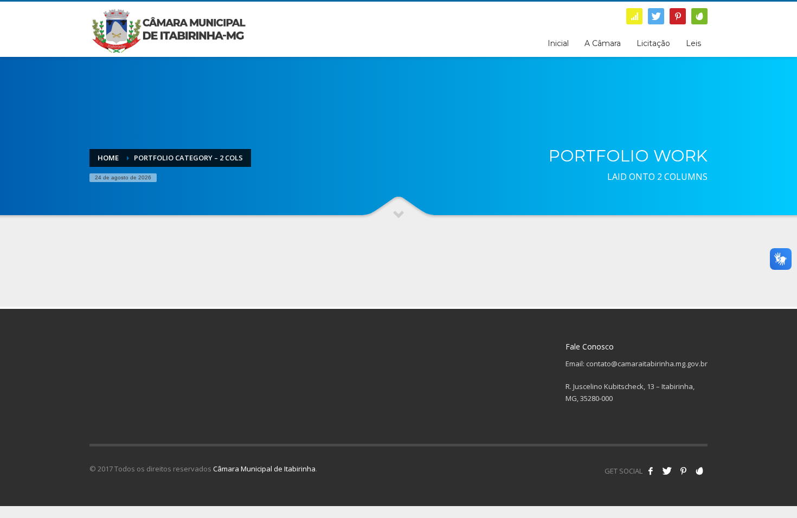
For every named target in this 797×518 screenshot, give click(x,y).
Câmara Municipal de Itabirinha (264, 469)
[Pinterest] (678, 16)
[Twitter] (656, 16)
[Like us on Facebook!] (650, 471)
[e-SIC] (634, 16)
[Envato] (699, 16)
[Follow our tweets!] (667, 471)
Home (108, 158)
